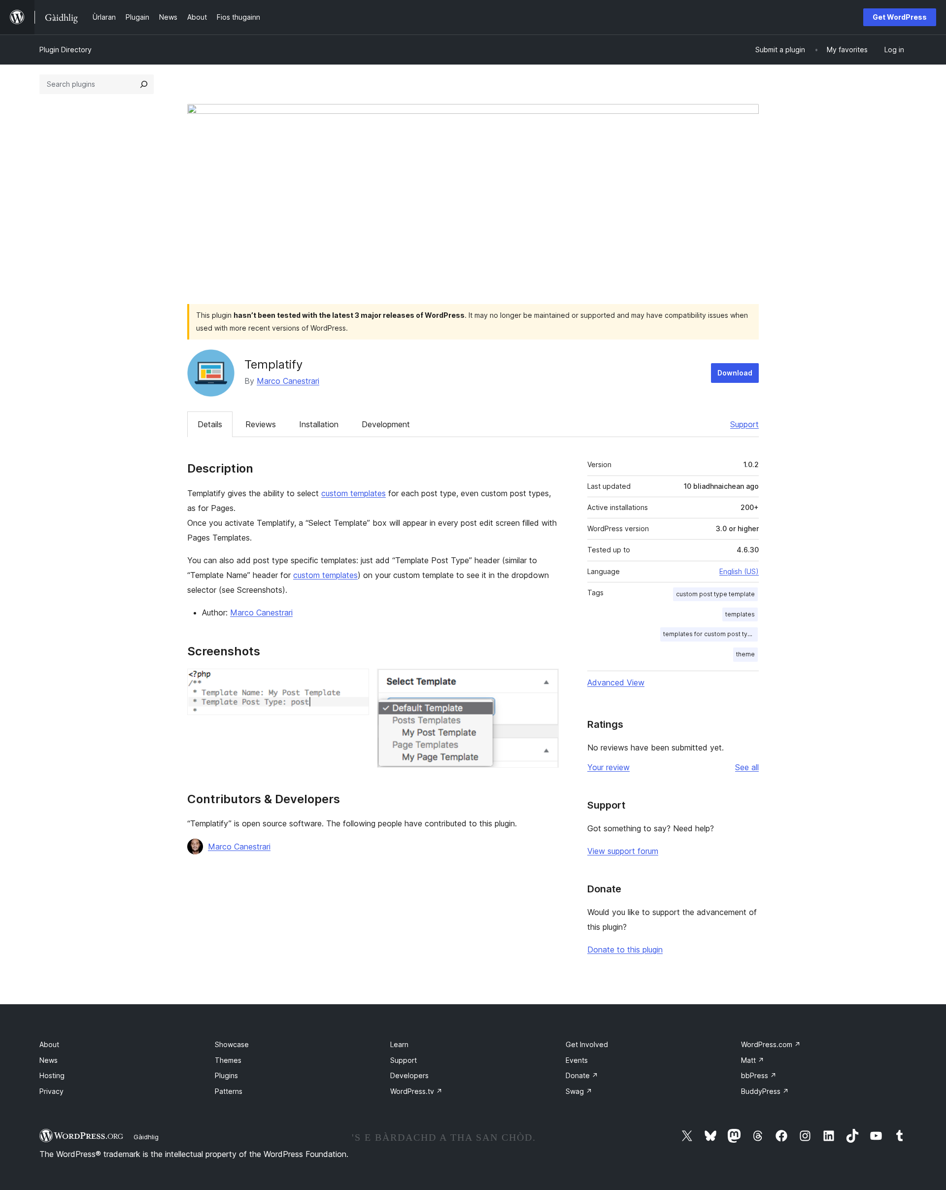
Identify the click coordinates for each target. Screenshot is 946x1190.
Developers (409, 1075)
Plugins (226, 1075)
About (49, 1044)
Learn (399, 1044)
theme (745, 654)
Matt (752, 1060)
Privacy (51, 1091)
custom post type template (715, 594)
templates (740, 614)
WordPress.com (771, 1044)
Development (386, 424)
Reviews (260, 424)
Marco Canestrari (288, 381)
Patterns (228, 1091)
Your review (608, 767)
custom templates (353, 493)
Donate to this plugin (625, 949)
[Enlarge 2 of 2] (545, 682)
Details (210, 424)
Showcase (232, 1044)
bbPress (759, 1075)
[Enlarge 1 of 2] (356, 682)
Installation (318, 424)
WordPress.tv (416, 1091)
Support (744, 424)
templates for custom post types (710, 634)
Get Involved (587, 1044)
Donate (582, 1075)
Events (577, 1060)
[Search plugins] (144, 84)
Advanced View (615, 682)
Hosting (52, 1075)
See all (747, 767)
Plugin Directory (65, 49)
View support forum (622, 851)
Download (734, 373)
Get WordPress (900, 17)
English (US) (739, 571)
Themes (228, 1060)
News (48, 1060)
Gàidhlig (146, 1137)
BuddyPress (765, 1091)
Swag (579, 1091)
